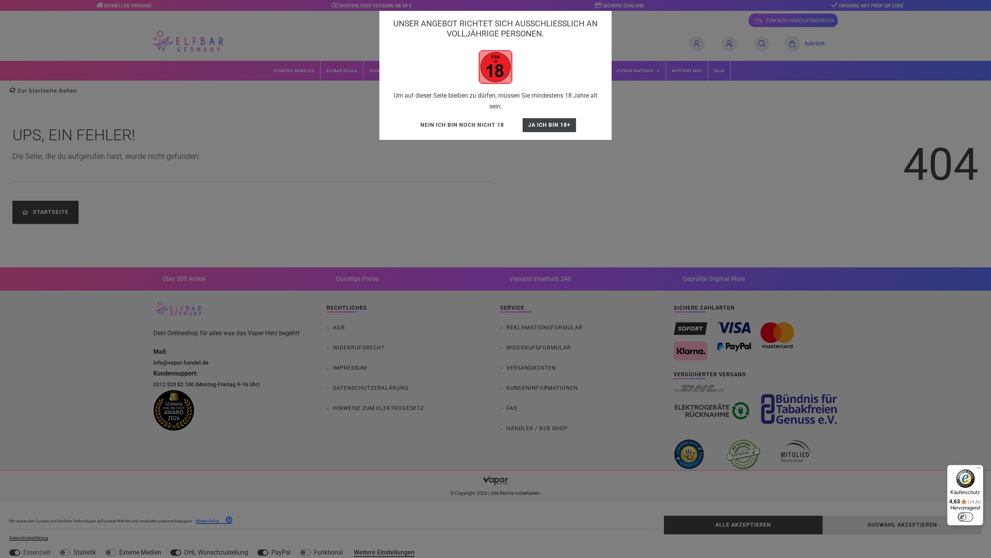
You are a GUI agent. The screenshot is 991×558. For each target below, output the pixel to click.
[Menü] (978, 469)
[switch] (965, 517)
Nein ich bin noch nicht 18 (462, 125)
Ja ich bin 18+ (549, 125)
